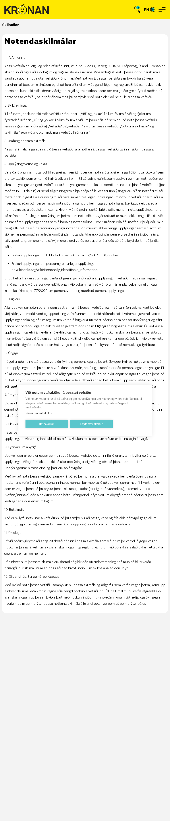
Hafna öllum (46, 424)
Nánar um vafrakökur (38, 413)
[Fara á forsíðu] (26, 9)
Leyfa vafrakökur (91, 424)
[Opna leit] (137, 9)
